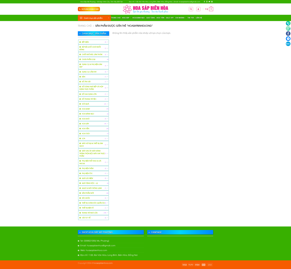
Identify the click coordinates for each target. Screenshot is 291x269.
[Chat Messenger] (288, 38)
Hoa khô (85, 119)
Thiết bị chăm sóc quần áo (93, 203)
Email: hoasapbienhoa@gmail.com (97, 245)
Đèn (83, 76)
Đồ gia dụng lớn (89, 94)
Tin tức (190, 18)
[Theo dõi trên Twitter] (209, 2)
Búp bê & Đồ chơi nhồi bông (90, 48)
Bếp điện (85, 42)
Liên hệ (199, 18)
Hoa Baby (86, 109)
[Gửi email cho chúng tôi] (212, 2)
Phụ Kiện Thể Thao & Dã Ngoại (90, 162)
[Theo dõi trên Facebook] (204, 2)
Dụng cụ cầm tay (89, 72)
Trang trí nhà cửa (90, 213)
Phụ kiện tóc (87, 173)
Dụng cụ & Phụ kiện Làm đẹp (90, 65)
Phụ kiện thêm (87, 168)
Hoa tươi (85, 133)
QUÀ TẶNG (150, 18)
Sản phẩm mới (88, 193)
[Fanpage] (288, 33)
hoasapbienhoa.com (103, 263)
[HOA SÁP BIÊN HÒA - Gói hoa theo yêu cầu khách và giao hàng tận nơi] (145, 9)
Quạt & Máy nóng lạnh (92, 188)
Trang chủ (115, 18)
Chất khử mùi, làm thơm (92, 54)
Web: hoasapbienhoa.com (93, 250)
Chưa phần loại (88, 59)
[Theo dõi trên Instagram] (207, 2)
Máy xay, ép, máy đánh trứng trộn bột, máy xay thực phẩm (92, 153)
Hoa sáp (125, 18)
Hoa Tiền (160, 18)
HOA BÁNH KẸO (138, 18)
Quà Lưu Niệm (87, 178)
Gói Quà (85, 104)
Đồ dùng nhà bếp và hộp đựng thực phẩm (91, 87)
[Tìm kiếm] (191, 9)
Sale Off (170, 18)
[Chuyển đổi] (107, 42)
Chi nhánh (179, 18)
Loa (83, 138)
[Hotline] (288, 23)
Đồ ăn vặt (86, 81)
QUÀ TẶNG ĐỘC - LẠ (90, 183)
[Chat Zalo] (288, 43)
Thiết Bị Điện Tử (88, 208)
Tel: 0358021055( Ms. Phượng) (94, 240)
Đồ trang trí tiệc (89, 99)
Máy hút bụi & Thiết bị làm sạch (91, 144)
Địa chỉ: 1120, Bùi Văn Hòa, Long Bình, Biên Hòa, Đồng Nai (108, 254)
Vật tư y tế (86, 217)
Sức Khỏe (86, 198)
